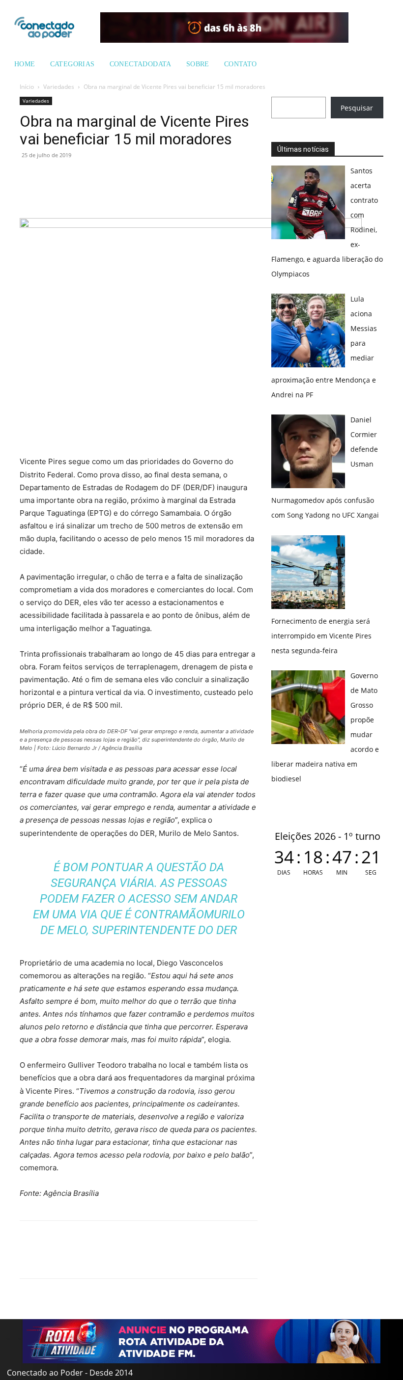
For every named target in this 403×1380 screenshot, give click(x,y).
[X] (75, 177)
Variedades (58, 87)
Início (27, 87)
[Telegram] (97, 177)
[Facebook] (52, 177)
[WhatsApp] (29, 177)
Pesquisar (357, 107)
